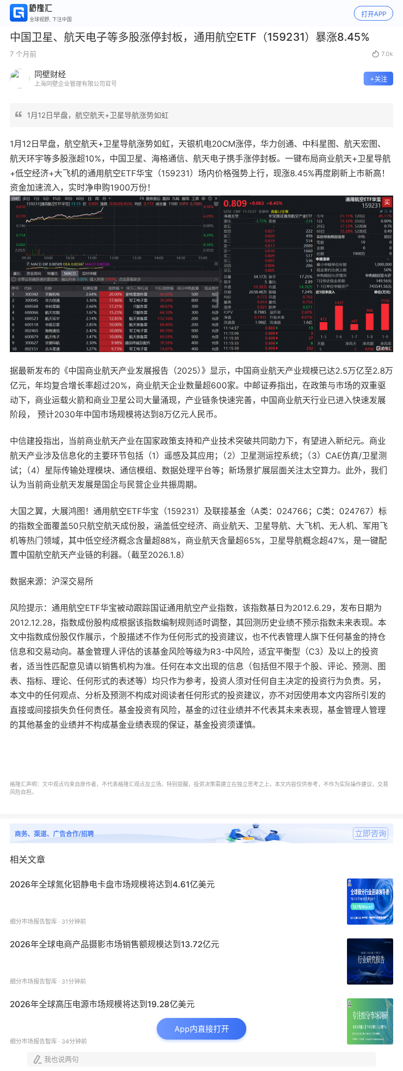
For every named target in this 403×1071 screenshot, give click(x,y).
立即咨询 (370, 833)
